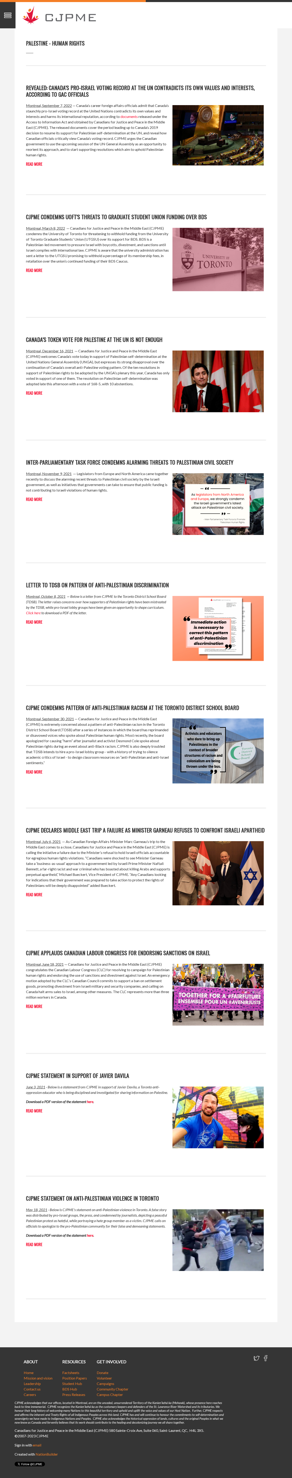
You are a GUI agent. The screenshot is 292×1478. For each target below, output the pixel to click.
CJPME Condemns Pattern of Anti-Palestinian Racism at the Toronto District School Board (132, 707)
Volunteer (104, 1378)
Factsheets (70, 1372)
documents (129, 116)
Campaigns (105, 1383)
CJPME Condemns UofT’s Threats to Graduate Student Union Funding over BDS (116, 217)
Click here (33, 613)
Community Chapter (112, 1389)
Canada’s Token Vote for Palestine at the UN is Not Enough (94, 339)
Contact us (32, 1389)
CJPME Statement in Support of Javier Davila (77, 1075)
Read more (34, 164)
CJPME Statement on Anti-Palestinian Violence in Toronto (92, 1198)
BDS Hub (69, 1389)
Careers (30, 1394)
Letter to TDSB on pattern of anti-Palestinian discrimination (97, 585)
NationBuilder (47, 1454)
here (90, 1101)
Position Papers (74, 1378)
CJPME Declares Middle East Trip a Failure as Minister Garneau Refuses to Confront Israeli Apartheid (145, 830)
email (37, 1445)
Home (29, 1372)
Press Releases (73, 1394)
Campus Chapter (110, 1394)
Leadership (32, 1383)
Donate (102, 1372)
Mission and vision (38, 1378)
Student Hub (72, 1383)
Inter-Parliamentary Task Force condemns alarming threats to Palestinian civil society (129, 462)
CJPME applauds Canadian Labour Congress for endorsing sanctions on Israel (118, 953)
